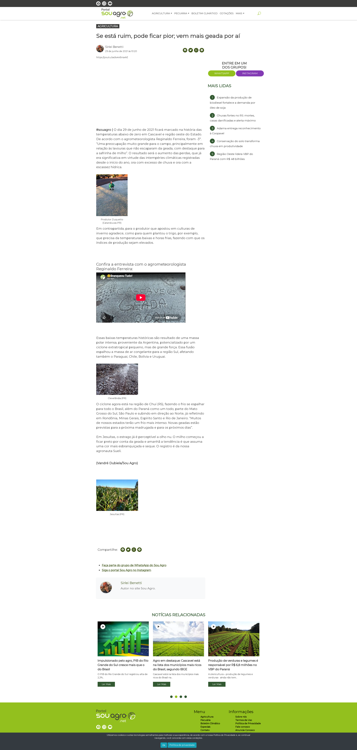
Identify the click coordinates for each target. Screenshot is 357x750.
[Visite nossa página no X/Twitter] (190, 50)
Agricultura (207, 716)
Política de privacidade (182, 745)
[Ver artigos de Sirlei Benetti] (100, 49)
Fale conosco (242, 726)
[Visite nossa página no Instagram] (104, 3)
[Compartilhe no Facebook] (122, 549)
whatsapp (221, 73)
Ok (163, 745)
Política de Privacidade (248, 723)
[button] (171, 696)
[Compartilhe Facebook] (185, 50)
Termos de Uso (243, 720)
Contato (205, 730)
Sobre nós (241, 716)
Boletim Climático (210, 723)
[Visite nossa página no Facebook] (98, 3)
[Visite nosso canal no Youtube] (110, 3)
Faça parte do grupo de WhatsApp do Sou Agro (134, 565)
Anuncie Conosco (245, 730)
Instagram (250, 73)
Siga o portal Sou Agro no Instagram (126, 570)
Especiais (205, 726)
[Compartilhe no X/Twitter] (128, 549)
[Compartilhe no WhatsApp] (196, 50)
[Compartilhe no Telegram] (202, 50)
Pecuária (205, 720)
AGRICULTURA (108, 26)
